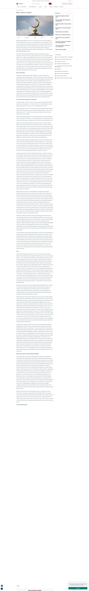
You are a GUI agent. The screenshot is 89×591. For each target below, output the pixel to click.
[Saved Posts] (72, 1)
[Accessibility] (70, 1)
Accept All (77, 588)
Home (19, 6)
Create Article (64, 3)
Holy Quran (56, 6)
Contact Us (61, 6)
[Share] (1, 586)
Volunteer (70, 3)
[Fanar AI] (2, 589)
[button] (43, 37)
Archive (51, 6)
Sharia (40, 6)
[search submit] (50, 4)
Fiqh (46, 6)
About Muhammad (33, 6)
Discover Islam (23, 6)
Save (19, 37)
